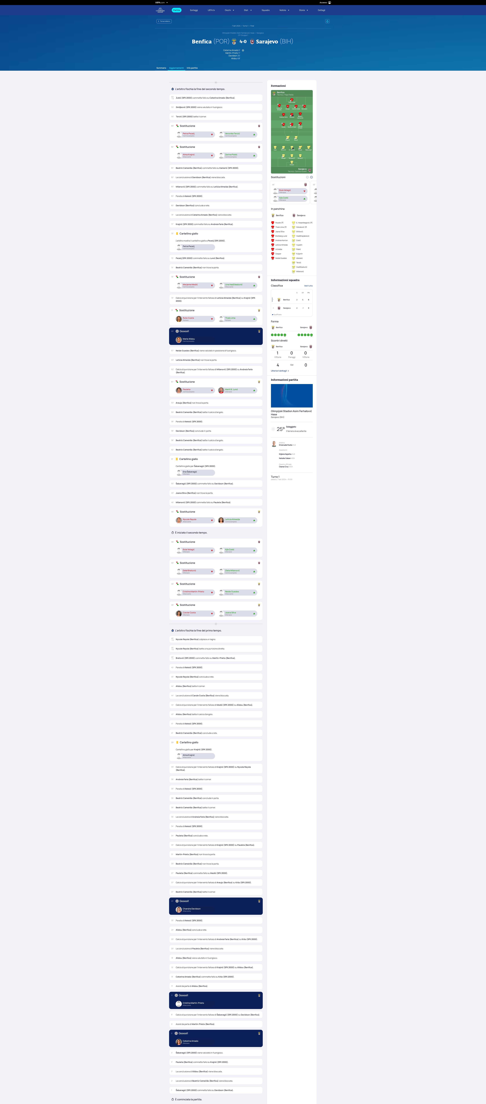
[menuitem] (178, 10)
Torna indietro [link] (165, 21)
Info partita (192, 68)
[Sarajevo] (279, 308)
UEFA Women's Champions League (160, 10)
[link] (177, 10)
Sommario (161, 68)
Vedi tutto (308, 286)
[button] (229, 10)
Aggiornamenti (176, 68)
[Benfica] (279, 300)
